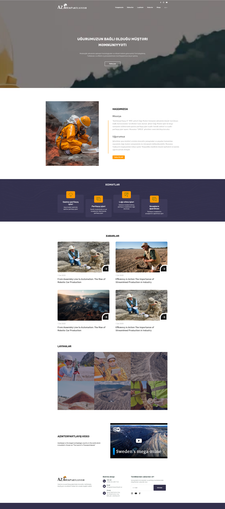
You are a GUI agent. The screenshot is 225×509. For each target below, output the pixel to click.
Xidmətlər (130, 7)
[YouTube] (166, 2)
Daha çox (112, 64)
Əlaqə (159, 7)
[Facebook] (160, 2)
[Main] (72, 6)
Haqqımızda (119, 7)
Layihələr (140, 7)
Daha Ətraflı (118, 157)
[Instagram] (163, 2)
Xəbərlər (150, 7)
